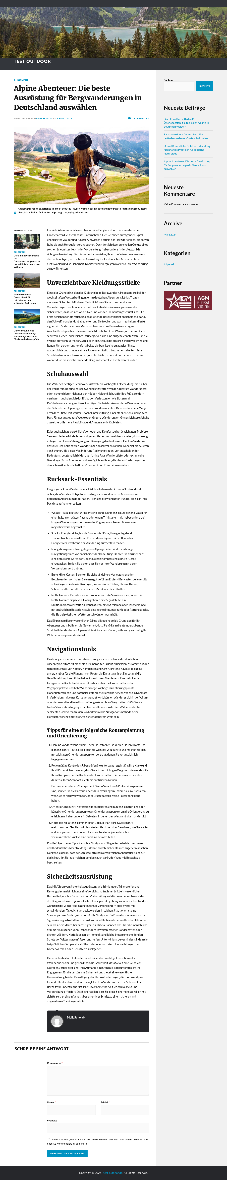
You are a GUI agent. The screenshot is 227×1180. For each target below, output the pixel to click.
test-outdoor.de (112, 1173)
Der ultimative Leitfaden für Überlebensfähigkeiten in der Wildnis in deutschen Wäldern (186, 122)
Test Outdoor (32, 61)
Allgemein (21, 80)
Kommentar (54, 1063)
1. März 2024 (64, 118)
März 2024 (170, 234)
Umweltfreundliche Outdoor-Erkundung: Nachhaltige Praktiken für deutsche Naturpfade (187, 149)
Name (51, 1102)
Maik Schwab (44, 118)
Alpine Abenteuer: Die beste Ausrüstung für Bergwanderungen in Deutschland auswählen (187, 165)
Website (52, 1120)
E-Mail (105, 1102)
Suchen (168, 79)
